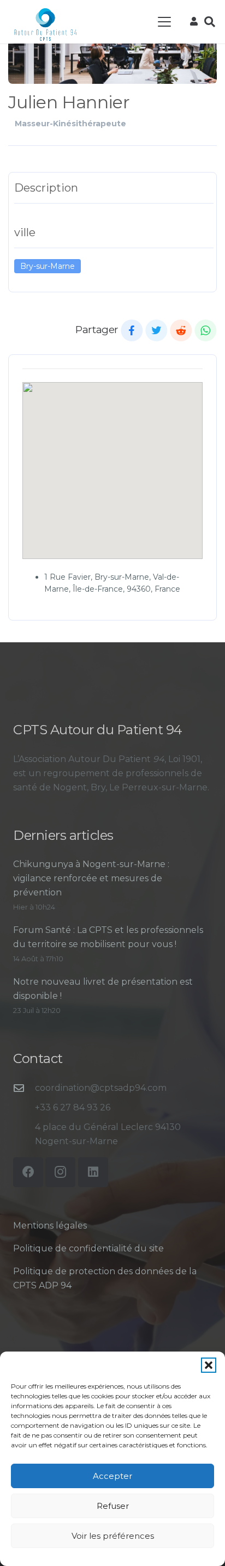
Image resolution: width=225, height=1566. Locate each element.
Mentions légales (50, 1225)
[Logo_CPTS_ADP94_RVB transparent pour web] (45, 24)
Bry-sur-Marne (47, 266)
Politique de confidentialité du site (88, 1248)
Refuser (113, 1506)
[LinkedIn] (93, 1172)
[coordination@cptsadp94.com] (24, 1088)
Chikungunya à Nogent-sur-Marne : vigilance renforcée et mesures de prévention (91, 878)
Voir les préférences (113, 1536)
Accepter (112, 1476)
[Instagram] (60, 1172)
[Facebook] (28, 1172)
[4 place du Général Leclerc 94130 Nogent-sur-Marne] (24, 1134)
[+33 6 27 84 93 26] (24, 1107)
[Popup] (194, 21)
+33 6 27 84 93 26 (72, 1107)
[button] (208, 1365)
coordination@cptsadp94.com (101, 1088)
